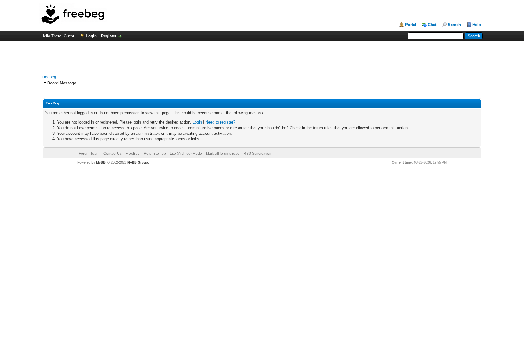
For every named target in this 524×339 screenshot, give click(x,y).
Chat (432, 24)
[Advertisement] (262, 55)
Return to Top (155, 153)
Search (454, 24)
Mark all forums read (223, 153)
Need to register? (220, 122)
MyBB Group (137, 162)
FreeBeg (49, 77)
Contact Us (112, 153)
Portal (410, 24)
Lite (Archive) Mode (186, 153)
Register (108, 36)
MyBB (101, 162)
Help (476, 24)
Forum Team (89, 153)
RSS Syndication (257, 153)
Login (91, 36)
